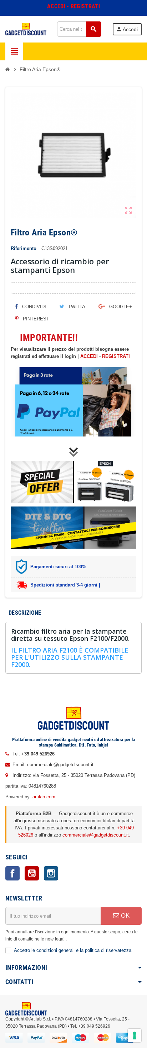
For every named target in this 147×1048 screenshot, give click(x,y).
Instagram (51, 873)
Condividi (33, 306)
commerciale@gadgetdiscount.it (95, 835)
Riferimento (23, 248)
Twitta (76, 306)
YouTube (32, 873)
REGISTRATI (116, 356)
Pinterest (35, 318)
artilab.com (43, 796)
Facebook (12, 873)
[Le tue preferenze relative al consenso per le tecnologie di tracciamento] (134, 1035)
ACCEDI (89, 356)
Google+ (120, 306)
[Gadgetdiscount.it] (25, 28)
